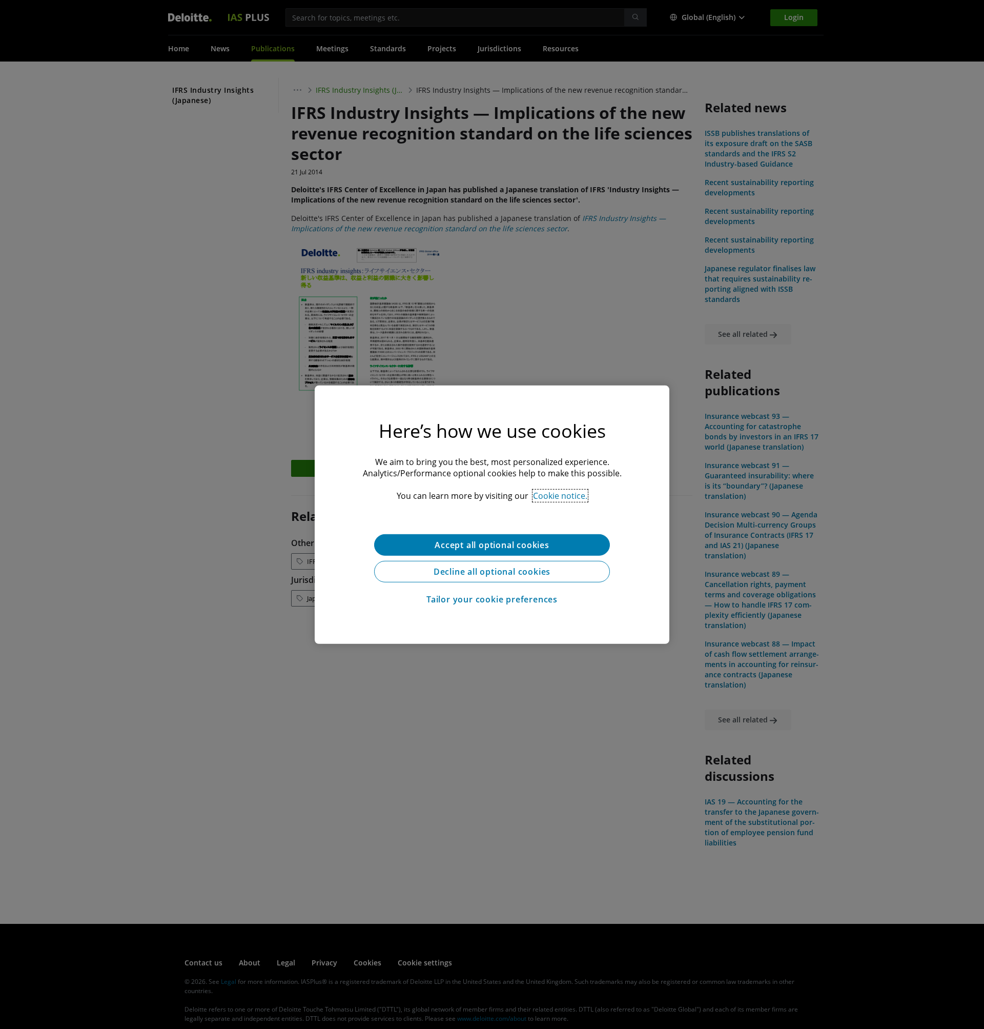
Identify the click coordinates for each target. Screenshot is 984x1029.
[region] (492, 514)
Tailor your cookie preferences (492, 598)
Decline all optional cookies (492, 571)
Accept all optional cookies (492, 544)
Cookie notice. (560, 495)
